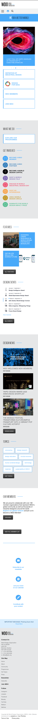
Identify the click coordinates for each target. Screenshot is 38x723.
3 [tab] (16, 68)
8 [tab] (26, 68)
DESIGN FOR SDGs (16, 84)
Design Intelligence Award (17, 290)
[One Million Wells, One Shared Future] (27, 258)
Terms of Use (5, 718)
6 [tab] (22, 68)
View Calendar (7, 315)
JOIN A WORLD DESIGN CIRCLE (15, 198)
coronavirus (8, 450)
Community (4, 666)
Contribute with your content (18, 605)
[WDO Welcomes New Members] (18, 357)
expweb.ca (14, 716)
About (3, 664)
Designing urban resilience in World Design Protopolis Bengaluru (26, 239)
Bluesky (3, 699)
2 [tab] (14, 68)
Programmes (5, 669)
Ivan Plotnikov (22, 716)
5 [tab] (20, 68)
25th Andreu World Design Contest (19, 300)
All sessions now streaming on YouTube (19, 60)
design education (10, 456)
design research (22, 450)
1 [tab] (11, 68)
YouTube (3, 702)
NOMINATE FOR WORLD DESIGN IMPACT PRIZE (18, 204)
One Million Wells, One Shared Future (11, 255)
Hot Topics (4, 672)
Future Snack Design (15, 311)
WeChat (3, 707)
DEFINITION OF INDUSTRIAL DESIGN (13, 74)
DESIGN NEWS (9, 431)
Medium (3, 704)
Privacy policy (15, 718)
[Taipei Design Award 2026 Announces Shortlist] (18, 381)
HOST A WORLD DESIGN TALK (15, 178)
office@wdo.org (7, 655)
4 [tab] (18, 68)
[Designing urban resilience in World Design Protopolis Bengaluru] (11, 240)
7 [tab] (24, 68)
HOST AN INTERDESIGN (14, 191)
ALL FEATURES (9, 272)
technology (28, 463)
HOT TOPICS (8, 476)
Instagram (4, 691)
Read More (19, 624)
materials (8, 469)
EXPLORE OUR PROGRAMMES (11, 139)
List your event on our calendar (18, 587)
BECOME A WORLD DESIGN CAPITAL (16, 171)
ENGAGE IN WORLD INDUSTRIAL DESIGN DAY (19, 184)
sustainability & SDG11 (23, 469)
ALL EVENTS (8, 321)
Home (3, 661)
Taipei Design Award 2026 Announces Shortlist (15, 393)
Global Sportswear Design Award (19, 295)
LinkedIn (3, 694)
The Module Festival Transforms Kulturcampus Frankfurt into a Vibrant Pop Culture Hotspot (17, 421)
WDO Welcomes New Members (17, 368)
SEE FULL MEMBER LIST (12, 532)
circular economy (26, 456)
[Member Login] (8, 11)
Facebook (4, 697)
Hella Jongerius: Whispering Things (19, 306)
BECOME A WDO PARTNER (15, 165)
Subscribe (4, 681)
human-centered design (12, 463)
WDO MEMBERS (11, 94)
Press (3, 674)
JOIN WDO (8, 517)
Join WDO (4, 684)
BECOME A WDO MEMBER (15, 158)
